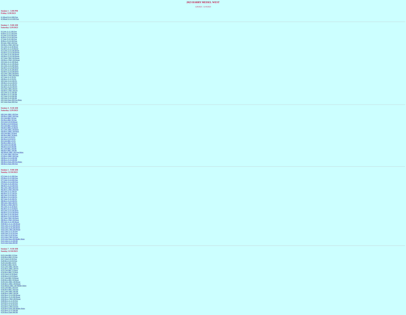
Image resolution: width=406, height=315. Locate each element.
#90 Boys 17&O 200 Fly (9, 205)
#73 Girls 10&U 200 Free (9, 154)
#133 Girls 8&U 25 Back (9, 270)
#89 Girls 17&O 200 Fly (9, 203)
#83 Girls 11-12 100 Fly (9, 191)
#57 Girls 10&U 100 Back (10, 129)
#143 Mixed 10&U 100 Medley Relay (13, 286)
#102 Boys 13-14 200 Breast (10, 295)
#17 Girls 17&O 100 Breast (10, 58)
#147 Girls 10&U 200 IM (9, 291)
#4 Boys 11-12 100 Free (9, 33)
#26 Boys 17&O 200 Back (10, 75)
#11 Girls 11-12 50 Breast (9, 47)
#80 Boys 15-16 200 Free (9, 186)
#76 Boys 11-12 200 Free (9, 178)
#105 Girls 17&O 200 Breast (10, 229)
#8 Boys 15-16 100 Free (9, 41)
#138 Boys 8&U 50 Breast (10, 280)
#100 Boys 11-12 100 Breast (10, 224)
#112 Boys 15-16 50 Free (9, 305)
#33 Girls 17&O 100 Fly (9, 89)
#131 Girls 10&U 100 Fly (9, 267)
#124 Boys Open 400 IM (9, 312)
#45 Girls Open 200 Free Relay (11, 100)
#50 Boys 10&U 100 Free (9, 116)
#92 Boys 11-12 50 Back (9, 209)
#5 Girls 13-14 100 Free (9, 35)
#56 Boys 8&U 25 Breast (9, 128)
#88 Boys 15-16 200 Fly (9, 201)
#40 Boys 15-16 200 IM (9, 160)
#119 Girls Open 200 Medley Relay (13, 239)
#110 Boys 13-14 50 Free (9, 303)
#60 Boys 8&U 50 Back (9, 135)
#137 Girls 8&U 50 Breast (10, 278)
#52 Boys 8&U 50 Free (9, 120)
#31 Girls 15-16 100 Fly (9, 85)
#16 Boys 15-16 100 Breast (10, 56)
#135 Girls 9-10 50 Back (9, 274)
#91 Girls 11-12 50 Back (9, 207)
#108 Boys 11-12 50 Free (9, 301)
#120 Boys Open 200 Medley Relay (13, 308)
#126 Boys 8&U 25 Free (9, 257)
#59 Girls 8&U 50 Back (9, 133)
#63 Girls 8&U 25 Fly (8, 141)
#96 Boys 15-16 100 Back (10, 216)
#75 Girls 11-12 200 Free (9, 176)
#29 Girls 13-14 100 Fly (9, 81)
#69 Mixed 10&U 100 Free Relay (12, 152)
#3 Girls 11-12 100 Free (9, 31)
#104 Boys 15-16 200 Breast (10, 297)
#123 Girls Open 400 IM (9, 243)
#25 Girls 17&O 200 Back (10, 73)
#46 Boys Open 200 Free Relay (11, 162)
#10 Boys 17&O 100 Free (9, 45)
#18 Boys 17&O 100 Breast (10, 60)
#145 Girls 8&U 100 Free (9, 287)
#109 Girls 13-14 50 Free (9, 233)
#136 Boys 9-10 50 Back (9, 276)
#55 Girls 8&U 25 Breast (9, 126)
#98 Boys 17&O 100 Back (10, 220)
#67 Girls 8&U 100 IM (8, 148)
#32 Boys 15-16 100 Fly (9, 87)
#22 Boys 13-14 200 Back (10, 68)
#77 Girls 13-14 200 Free (9, 180)
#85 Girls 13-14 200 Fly (9, 195)
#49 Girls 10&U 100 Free (9, 114)
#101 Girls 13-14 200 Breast (10, 226)
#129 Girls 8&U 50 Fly (8, 263)
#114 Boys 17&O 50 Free (9, 306)
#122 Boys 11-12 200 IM (9, 310)
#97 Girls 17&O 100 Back (10, 218)
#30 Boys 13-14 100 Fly (9, 83)
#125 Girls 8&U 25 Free (9, 255)
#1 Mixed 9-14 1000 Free (9, 17)
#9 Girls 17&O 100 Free (9, 43)
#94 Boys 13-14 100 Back (10, 212)
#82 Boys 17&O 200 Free (9, 189)
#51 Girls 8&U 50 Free (8, 118)
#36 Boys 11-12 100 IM (9, 94)
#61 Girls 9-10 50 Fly (8, 137)
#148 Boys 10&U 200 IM (9, 293)
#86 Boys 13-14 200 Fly (9, 197)
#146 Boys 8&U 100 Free (9, 289)
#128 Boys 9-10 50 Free (9, 261)
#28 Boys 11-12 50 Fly (8, 79)
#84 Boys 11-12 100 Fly (9, 193)
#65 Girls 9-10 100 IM (8, 145)
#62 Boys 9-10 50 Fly (8, 139)
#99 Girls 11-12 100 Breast (10, 222)
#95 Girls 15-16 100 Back (9, 214)
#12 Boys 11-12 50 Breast (9, 49)
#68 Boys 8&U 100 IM (8, 150)
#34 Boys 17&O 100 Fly (9, 90)
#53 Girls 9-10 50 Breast (9, 122)
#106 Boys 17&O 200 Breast (10, 299)
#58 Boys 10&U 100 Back (10, 131)
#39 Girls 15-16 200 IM (9, 98)
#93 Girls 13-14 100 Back (9, 210)
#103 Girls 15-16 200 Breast (10, 228)
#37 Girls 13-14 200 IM (9, 96)
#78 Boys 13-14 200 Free (9, 182)
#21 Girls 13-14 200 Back (9, 66)
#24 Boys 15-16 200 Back (10, 71)
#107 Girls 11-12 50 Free (9, 231)
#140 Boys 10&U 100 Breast (10, 284)
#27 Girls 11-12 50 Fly (8, 77)
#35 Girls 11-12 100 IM (9, 92)
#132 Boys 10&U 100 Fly (9, 268)
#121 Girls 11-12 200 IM (9, 241)
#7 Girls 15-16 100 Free (9, 39)
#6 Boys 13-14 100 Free (9, 37)
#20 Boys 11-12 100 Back (9, 64)
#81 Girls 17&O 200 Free (9, 188)
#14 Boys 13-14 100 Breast (10, 52)
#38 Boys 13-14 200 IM (9, 158)
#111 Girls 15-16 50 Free (9, 235)
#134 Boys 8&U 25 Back (9, 272)
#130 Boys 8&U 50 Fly (9, 265)
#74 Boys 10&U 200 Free (9, 156)
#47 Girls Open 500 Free (9, 102)
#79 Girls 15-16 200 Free (9, 184)
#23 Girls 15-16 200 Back (9, 70)
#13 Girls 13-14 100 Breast (10, 50)
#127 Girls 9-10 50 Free (9, 259)
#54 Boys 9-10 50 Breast (9, 124)
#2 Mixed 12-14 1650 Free (10, 19)
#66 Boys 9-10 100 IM (8, 147)
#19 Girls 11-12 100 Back (9, 62)
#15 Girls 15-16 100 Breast (10, 54)
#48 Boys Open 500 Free (9, 164)
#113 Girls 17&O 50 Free (9, 237)
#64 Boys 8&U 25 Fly (8, 143)
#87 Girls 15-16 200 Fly (9, 199)
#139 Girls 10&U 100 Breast (10, 282)
